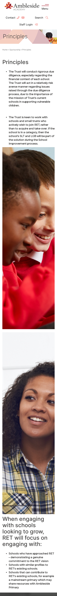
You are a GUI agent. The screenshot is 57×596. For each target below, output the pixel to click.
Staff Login (26, 24)
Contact (10, 17)
